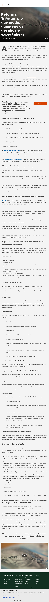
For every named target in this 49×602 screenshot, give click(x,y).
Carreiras (27, 585)
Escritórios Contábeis (18, 579)
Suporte (26, 583)
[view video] (24, 556)
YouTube (37, 583)
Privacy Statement (11, 597)
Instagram (37, 579)
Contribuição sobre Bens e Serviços (13, 159)
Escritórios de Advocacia (19, 581)
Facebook (37, 581)
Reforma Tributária (31, 77)
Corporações (17, 577)
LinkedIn (37, 577)
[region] (24, 595)
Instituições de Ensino (18, 583)
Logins (5, 585)
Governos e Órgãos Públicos (18, 586)
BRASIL (16, 4)
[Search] (47, 4)
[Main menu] (44, 4)
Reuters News (38, 585)
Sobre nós (27, 577)
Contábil (5, 581)
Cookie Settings (17, 600)
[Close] (47, 590)
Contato (26, 581)
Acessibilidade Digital (29, 587)
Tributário (5, 577)
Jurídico (5, 583)
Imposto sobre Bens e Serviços (12, 150)
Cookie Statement (4, 597)
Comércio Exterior (7, 579)
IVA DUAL (4, 200)
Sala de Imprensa (28, 579)
